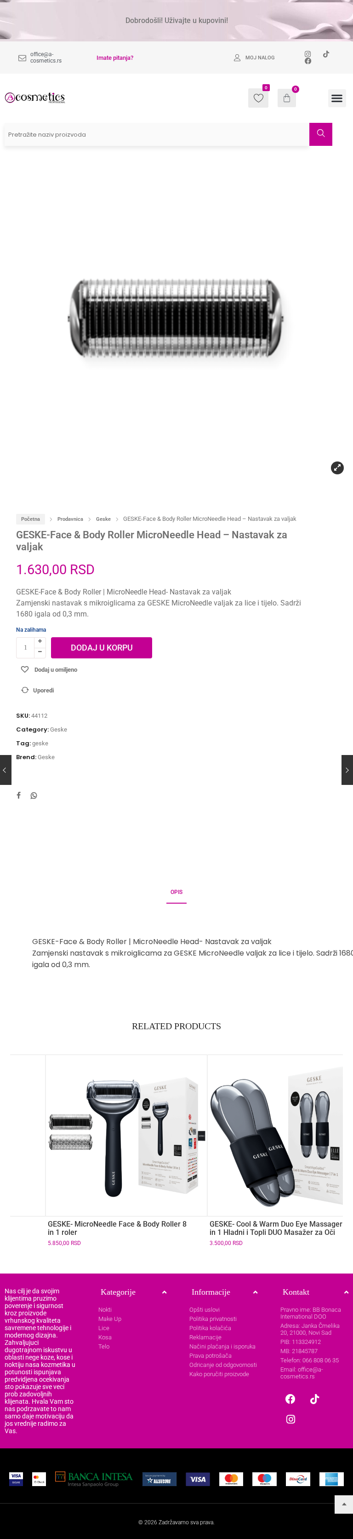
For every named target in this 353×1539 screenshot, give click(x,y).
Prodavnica (70, 519)
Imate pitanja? (115, 57)
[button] (337, 98)
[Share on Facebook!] (18, 797)
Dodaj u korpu (102, 647)
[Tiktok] (314, 1399)
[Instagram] (290, 1419)
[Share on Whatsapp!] (34, 797)
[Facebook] (290, 1399)
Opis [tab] (176, 892)
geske (40, 743)
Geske (103, 519)
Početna (30, 519)
